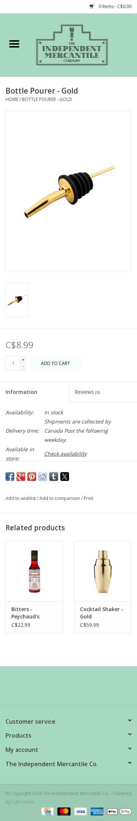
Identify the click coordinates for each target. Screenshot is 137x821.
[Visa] (80, 811)
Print (88, 498)
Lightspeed (23, 802)
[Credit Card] (47, 811)
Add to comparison (60, 498)
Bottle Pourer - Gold (47, 99)
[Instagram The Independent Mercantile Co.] (82, 688)
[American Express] (96, 811)
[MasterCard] (63, 811)
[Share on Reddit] (42, 476)
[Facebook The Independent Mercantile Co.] (55, 688)
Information (21, 391)
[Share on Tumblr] (53, 476)
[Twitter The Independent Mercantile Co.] (69, 688)
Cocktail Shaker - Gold (101, 613)
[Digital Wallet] (118, 811)
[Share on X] (64, 476)
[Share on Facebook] (9, 476)
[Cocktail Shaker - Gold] (103, 571)
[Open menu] (14, 43)
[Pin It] (31, 476)
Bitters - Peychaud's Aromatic (25, 613)
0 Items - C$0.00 (115, 6)
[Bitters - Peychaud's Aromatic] (34, 571)
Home (11, 99)
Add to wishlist (21, 498)
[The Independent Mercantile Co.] (83, 44)
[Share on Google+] (20, 476)
